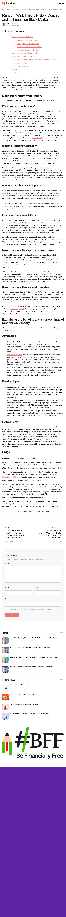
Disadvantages (22, 66)
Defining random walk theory (22, 37)
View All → (61, 632)
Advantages (21, 63)
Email (36, 587)
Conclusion (16, 69)
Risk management (14, 355)
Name (7, 587)
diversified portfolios (10, 477)
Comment (8, 563)
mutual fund (37, 138)
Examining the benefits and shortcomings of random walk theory (35, 59)
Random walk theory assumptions (29, 47)
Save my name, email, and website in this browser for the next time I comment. (30, 609)
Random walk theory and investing (24, 56)
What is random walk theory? (27, 40)
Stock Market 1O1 (16, 9)
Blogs (8, 9)
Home (3, 9)
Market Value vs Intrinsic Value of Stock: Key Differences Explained (49, 534)
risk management (17, 309)
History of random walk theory (28, 44)
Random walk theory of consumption (25, 53)
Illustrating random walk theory (28, 50)
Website (7, 599)
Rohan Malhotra (12, 23)
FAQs (14, 72)
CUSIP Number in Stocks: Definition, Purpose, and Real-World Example (14, 534)
